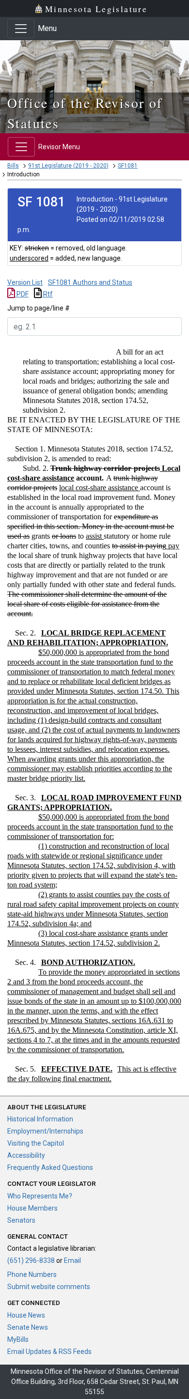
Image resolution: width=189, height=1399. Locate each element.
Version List (25, 282)
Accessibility (26, 1155)
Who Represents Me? (39, 1196)
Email (72, 1260)
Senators (21, 1220)
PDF (22, 294)
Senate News (27, 1327)
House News (26, 1315)
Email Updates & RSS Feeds (49, 1351)
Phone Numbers (32, 1274)
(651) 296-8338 (31, 1260)
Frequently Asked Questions (50, 1167)
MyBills (18, 1339)
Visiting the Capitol (35, 1143)
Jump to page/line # (38, 308)
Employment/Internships (45, 1131)
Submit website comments (48, 1286)
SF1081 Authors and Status (90, 282)
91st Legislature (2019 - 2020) (68, 165)
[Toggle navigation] (20, 28)
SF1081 (128, 165)
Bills (13, 165)
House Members (32, 1208)
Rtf (47, 294)
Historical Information (40, 1119)
